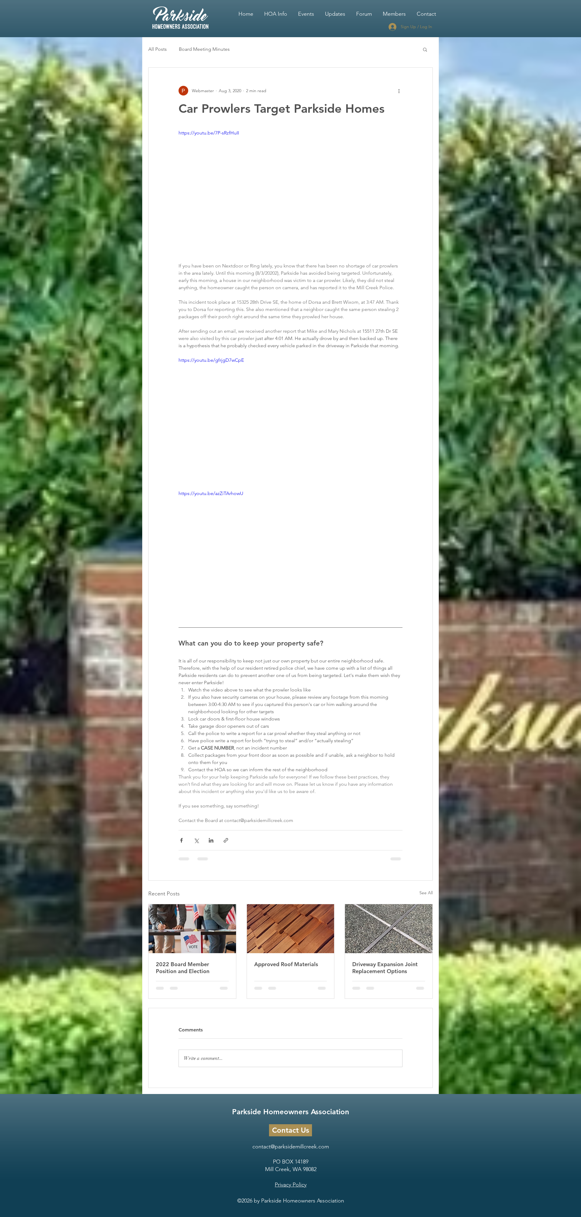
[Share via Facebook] (181, 840)
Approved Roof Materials (286, 964)
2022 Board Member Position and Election (182, 968)
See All (426, 892)
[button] (276, 11)
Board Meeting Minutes (204, 49)
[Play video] (290, 192)
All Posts (157, 49)
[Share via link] (226, 840)
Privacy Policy (291, 1189)
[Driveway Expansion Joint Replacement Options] (388, 928)
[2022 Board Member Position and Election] (192, 928)
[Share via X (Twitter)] (196, 840)
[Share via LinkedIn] (211, 840)
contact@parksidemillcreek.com (290, 1151)
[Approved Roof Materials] (290, 928)
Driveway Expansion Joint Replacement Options (385, 968)
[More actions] (398, 90)
